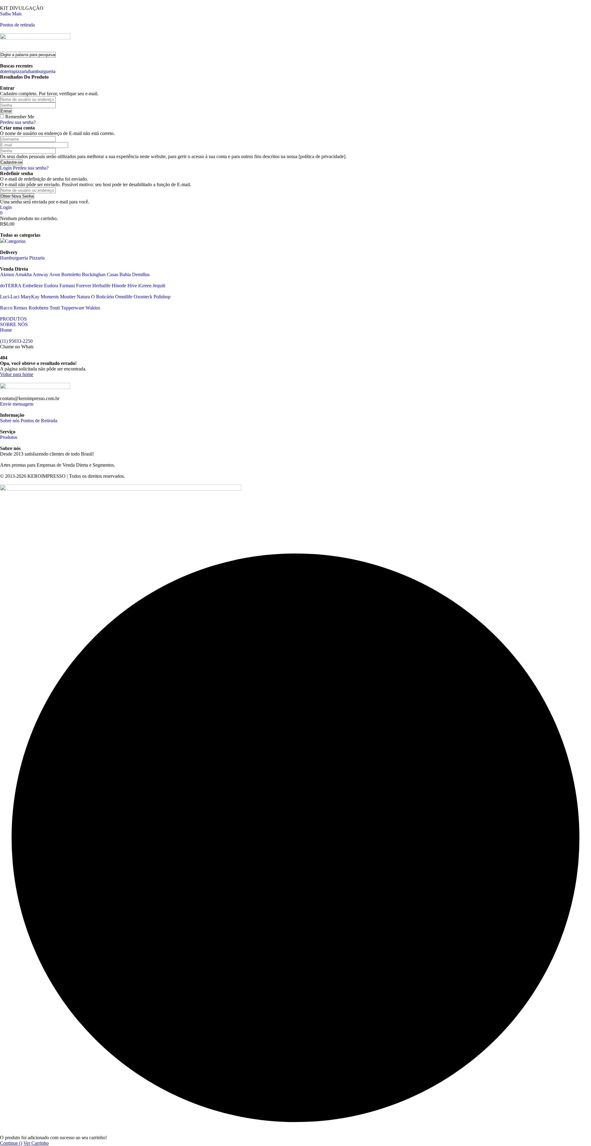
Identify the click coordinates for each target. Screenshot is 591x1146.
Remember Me (19, 116)
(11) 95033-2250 (16, 341)
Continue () (11, 1143)
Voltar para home (16, 374)
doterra (7, 71)
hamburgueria (42, 71)
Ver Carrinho (36, 1143)
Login (6, 167)
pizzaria (21, 71)
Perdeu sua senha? (18, 122)
